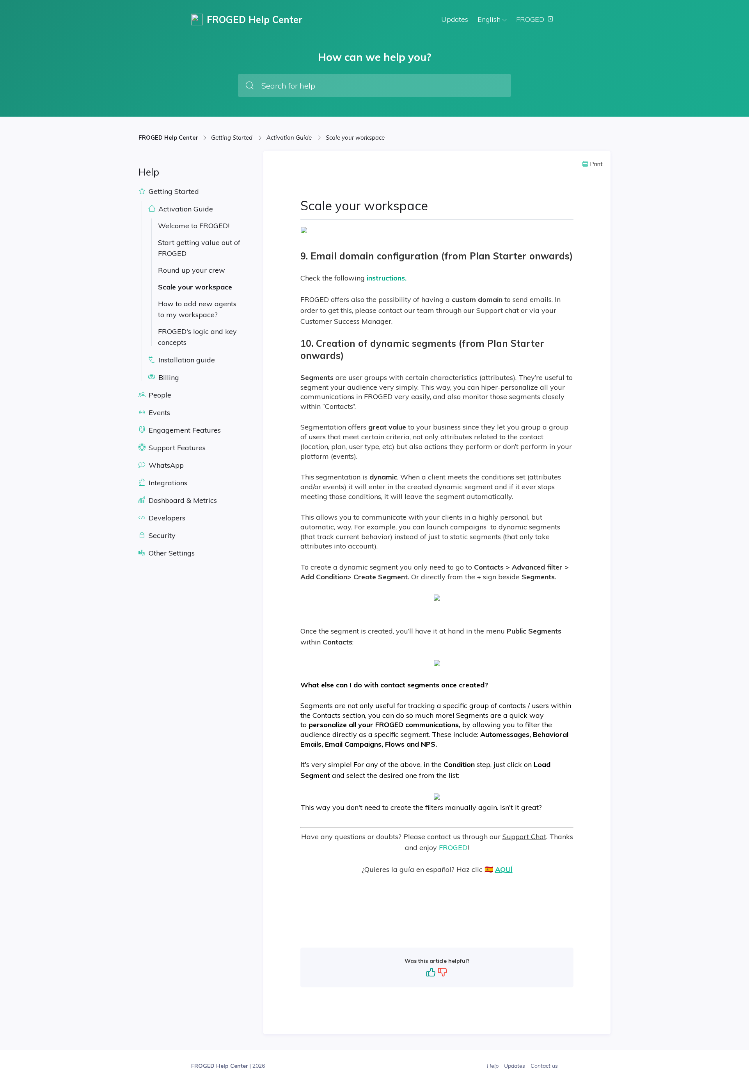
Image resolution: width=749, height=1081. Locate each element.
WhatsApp (165, 465)
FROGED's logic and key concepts (197, 337)
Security (161, 535)
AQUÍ (504, 869)
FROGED (531, 19)
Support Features (176, 447)
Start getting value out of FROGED (199, 248)
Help (493, 1065)
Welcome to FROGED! (193, 225)
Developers (166, 517)
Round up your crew (191, 270)
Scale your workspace (355, 137)
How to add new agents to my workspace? (197, 309)
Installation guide (185, 359)
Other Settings (171, 552)
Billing (167, 377)
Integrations (167, 482)
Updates (454, 19)
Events (158, 412)
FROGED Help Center (168, 137)
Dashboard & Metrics (182, 500)
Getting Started (232, 137)
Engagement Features (184, 430)
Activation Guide (289, 137)
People (159, 395)
